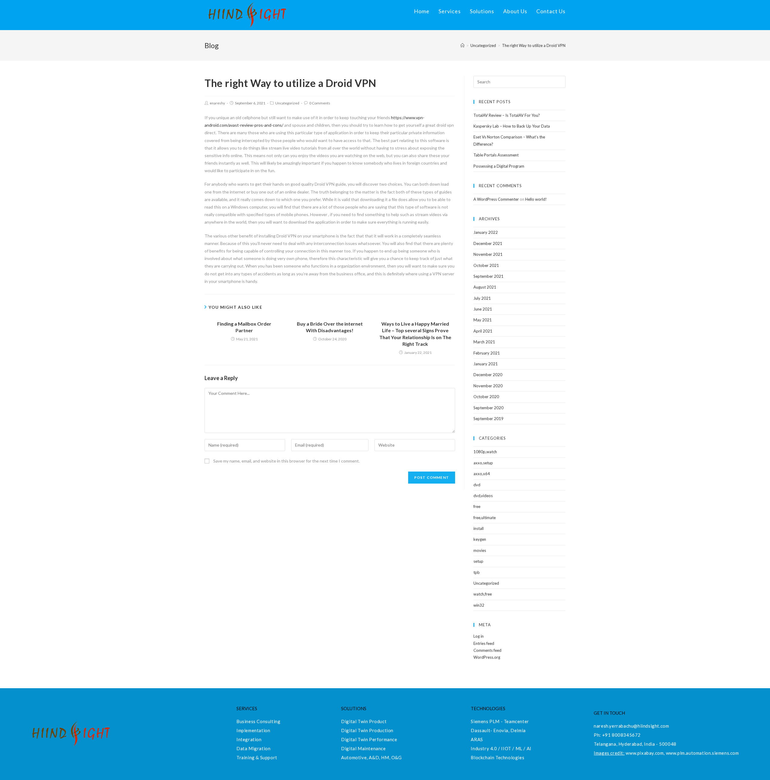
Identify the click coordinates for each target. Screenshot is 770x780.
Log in (478, 636)
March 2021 (484, 341)
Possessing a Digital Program (498, 166)
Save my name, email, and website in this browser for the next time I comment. (286, 460)
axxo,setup (483, 462)
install (478, 528)
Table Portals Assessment (496, 155)
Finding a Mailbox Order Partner (244, 327)
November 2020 (488, 385)
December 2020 (487, 374)
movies (479, 550)
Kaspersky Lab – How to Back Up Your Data (511, 126)
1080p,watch (485, 451)
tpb (476, 572)
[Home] (462, 45)
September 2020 (488, 407)
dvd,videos (483, 495)
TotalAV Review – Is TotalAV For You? (506, 115)
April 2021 (482, 331)
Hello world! (536, 199)
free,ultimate (484, 517)
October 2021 (486, 265)
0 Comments (319, 103)
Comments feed (487, 650)
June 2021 (482, 309)
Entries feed (483, 643)
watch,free (482, 594)
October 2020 (486, 396)
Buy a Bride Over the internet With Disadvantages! (330, 327)
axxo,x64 (481, 473)
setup (478, 561)
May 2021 (482, 319)
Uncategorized (287, 103)
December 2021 (487, 243)
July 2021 (482, 298)
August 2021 (484, 287)
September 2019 (488, 418)
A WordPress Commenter (496, 199)
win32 (478, 605)
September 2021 (488, 276)
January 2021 (485, 363)
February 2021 (486, 353)
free (476, 506)
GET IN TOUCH (609, 713)
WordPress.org (486, 657)
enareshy (217, 103)
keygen (479, 539)
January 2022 (485, 232)
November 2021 (488, 254)
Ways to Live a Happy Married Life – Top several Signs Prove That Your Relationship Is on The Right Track (415, 334)
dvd (476, 484)
